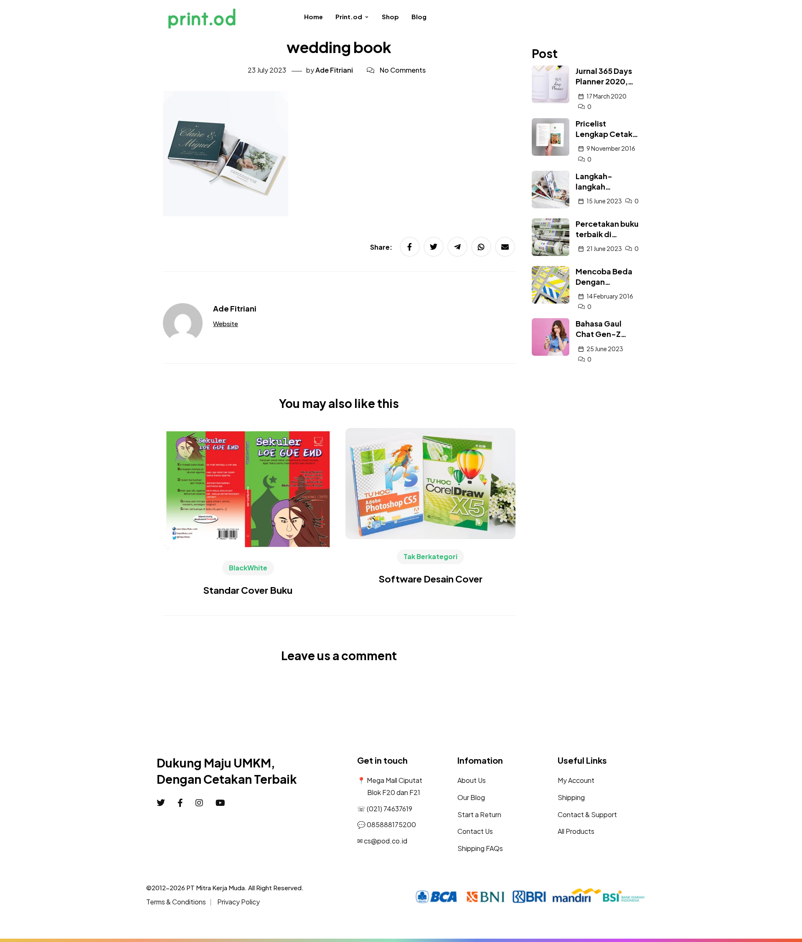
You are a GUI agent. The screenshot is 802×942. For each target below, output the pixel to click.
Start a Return (479, 814)
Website (225, 323)
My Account (576, 780)
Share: (381, 247)
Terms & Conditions (176, 901)
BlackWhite (248, 567)
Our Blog (471, 797)
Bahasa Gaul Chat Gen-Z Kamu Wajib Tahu (607, 334)
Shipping (571, 797)
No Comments (403, 70)
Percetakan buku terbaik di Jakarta (607, 234)
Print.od (348, 16)
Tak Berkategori (430, 556)
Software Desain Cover (430, 579)
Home (313, 16)
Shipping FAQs (480, 848)
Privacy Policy (238, 901)
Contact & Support (587, 814)
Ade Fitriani (334, 70)
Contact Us (475, 831)
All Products (576, 831)
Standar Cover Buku (247, 590)
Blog (418, 16)
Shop (390, 16)
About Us (471, 780)
